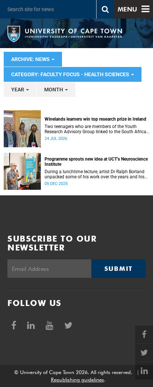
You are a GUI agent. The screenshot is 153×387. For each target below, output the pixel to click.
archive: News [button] (31, 59)
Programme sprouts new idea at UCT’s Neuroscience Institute (96, 162)
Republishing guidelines (77, 380)
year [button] (18, 89)
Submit (118, 268)
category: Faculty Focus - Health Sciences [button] (70, 74)
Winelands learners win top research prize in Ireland (95, 119)
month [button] (54, 89)
